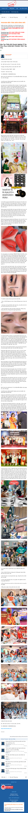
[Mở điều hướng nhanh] (26, 17)
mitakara (7, 764)
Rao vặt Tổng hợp (20, 744)
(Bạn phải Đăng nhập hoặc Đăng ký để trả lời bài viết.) (19, 736)
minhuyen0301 (8, 744)
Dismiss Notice (23, 803)
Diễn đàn (12, 8)
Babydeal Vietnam (14, 794)
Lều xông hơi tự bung (14, 795)
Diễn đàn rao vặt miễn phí (6, 784)
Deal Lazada (14, 801)
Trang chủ (4, 8)
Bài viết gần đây (14, 11)
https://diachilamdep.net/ (6, 728)
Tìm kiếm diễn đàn (6, 11)
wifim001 (7, 758)
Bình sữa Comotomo (14, 800)
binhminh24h (8, 54)
